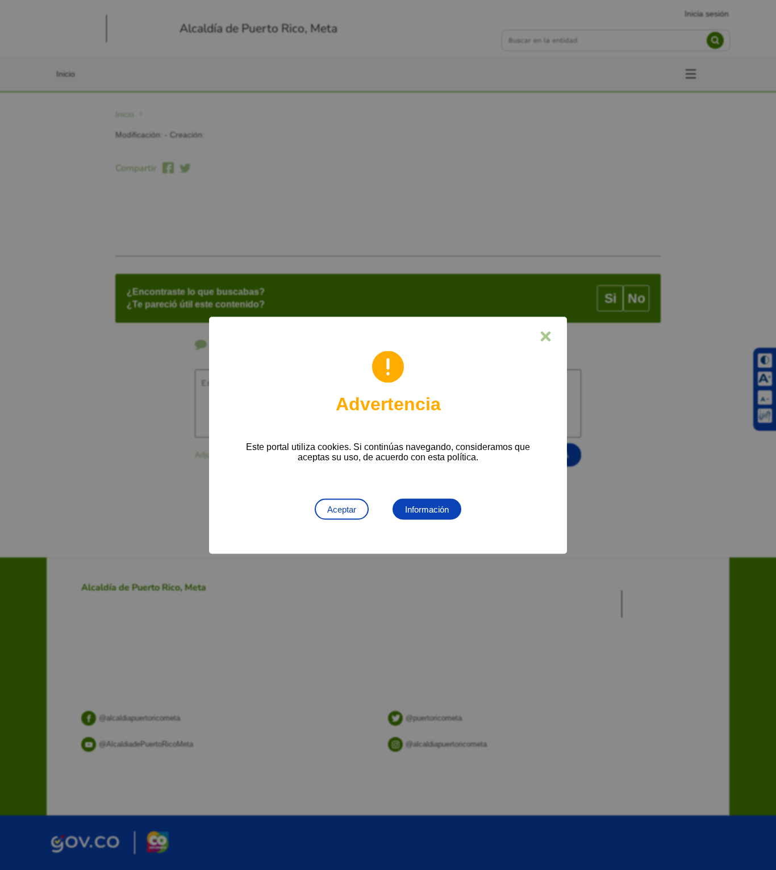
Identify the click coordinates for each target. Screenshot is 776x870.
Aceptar (341, 509)
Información (427, 509)
